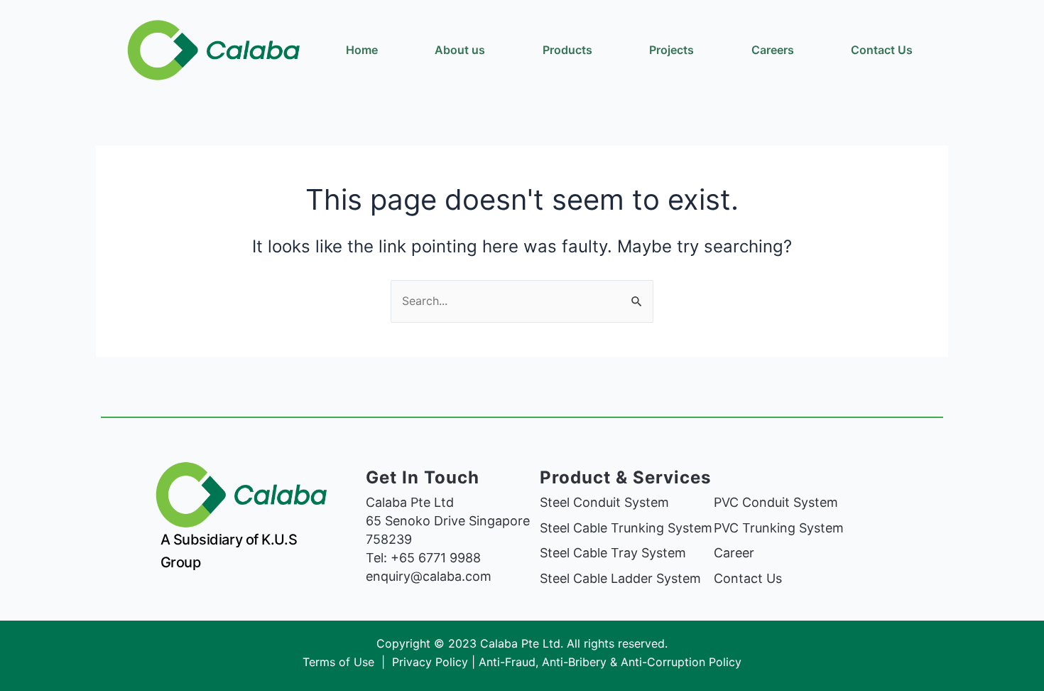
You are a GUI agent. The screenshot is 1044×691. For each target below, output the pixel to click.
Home (362, 50)
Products (567, 50)
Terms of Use (340, 662)
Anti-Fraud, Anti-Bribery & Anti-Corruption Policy (610, 662)
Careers (772, 50)
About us (460, 50)
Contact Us (882, 50)
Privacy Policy (430, 662)
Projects (671, 50)
